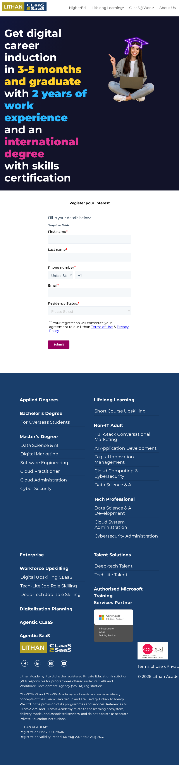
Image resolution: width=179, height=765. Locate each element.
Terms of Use (150, 666)
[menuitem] (77, 8)
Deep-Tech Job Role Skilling (50, 594)
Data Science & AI (39, 445)
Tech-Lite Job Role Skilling (48, 586)
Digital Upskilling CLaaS (46, 577)
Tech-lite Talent (111, 574)
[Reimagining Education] (24, 6)
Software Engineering (44, 462)
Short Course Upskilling (120, 411)
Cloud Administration (43, 480)
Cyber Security (36, 488)
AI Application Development (126, 448)
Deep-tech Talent (114, 566)
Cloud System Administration (111, 524)
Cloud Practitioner (40, 471)
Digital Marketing (39, 454)
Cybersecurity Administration (126, 536)
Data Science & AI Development (114, 510)
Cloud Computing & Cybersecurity (116, 473)
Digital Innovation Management (114, 459)
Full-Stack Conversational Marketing (122, 437)
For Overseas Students (45, 422)
